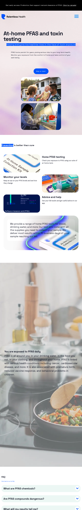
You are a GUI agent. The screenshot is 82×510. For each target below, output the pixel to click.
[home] (37, 16)
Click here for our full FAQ (8, 481)
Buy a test (41, 71)
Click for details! (69, 5)
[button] (76, 16)
